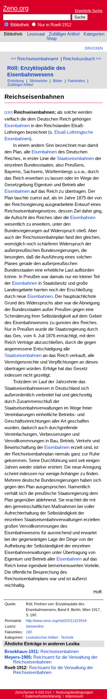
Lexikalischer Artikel (42, 637)
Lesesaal (36, 34)
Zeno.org (16, 8)
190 (29, 632)
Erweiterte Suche (89, 11)
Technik (67, 637)
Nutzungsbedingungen (74, 692)
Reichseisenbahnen (59, 651)
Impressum (74, 696)
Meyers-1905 (17, 657)
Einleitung (15, 81)
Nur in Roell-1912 (54, 24)
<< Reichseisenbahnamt (34, 58)
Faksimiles (76, 81)
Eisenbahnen (17, 125)
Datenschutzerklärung (43, 696)
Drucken (94, 48)
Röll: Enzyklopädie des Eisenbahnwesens (36, 71)
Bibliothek (19, 24)
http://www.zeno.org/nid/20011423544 (56, 621)
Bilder (57, 81)
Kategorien (94, 34)
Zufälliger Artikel (64, 34)
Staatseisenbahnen (75, 158)
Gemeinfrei (35, 626)
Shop (51, 38)
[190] (8, 112)
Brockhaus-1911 (21, 651)
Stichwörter (38, 81)
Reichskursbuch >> (82, 58)
